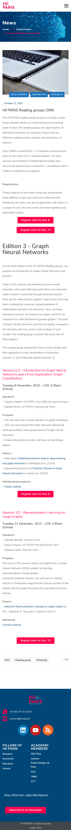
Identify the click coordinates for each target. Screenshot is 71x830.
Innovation (39, 94)
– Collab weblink (11, 487)
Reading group (23, 660)
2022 (7, 660)
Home (5, 29)
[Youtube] (35, 730)
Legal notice (35, 827)
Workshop (41, 660)
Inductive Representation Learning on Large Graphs (34, 606)
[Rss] (48, 730)
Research (57, 94)
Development (24, 29)
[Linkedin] (23, 730)
